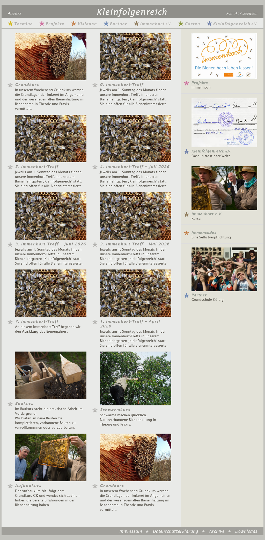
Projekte (55, 24)
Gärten (192, 24)
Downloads (246, 531)
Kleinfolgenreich (235, 24)
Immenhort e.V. (206, 214)
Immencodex (203, 233)
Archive (216, 531)
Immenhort (155, 24)
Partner (118, 24)
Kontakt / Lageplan (241, 13)
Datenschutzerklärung (175, 531)
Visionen (87, 24)
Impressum (130, 531)
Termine (23, 24)
